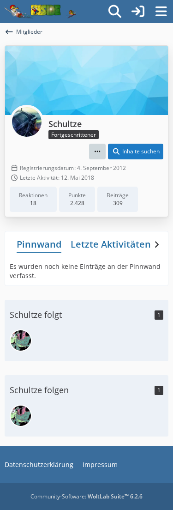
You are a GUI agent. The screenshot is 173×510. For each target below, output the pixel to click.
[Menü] (161, 11)
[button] (97, 151)
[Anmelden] (138, 11)
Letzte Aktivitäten (111, 244)
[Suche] (115, 11)
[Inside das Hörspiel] (40, 11)
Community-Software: (86, 496)
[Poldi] (21, 340)
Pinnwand (39, 244)
